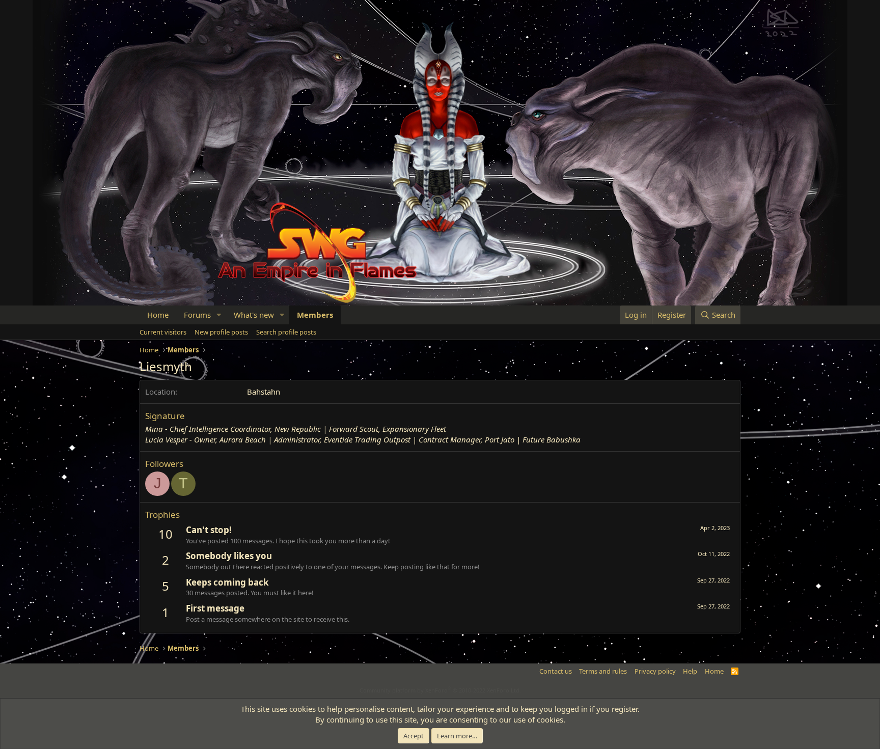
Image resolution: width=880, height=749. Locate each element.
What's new (254, 315)
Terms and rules (603, 671)
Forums (197, 315)
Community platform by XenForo (440, 690)
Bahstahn (263, 391)
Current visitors (163, 332)
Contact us (555, 671)
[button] (219, 315)
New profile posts (221, 332)
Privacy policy (655, 671)
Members (315, 315)
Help (690, 671)
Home (158, 315)
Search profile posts (286, 332)
